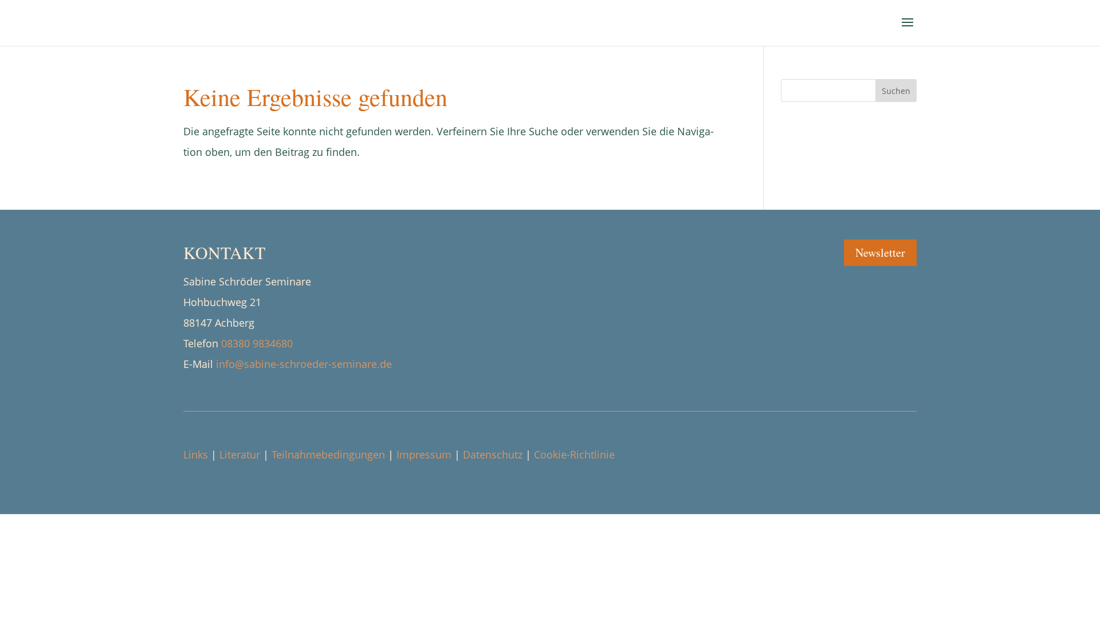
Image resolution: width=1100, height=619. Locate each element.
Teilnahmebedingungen (328, 454)
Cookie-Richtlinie (574, 454)
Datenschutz (492, 454)
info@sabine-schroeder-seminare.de (304, 364)
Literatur (239, 454)
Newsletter (880, 252)
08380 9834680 (257, 343)
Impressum (423, 454)
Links (195, 454)
